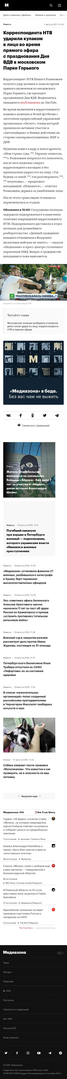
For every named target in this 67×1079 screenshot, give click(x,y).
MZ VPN (7, 1018)
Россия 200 (9, 1028)
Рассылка (8, 1000)
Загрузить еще (29, 796)
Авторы (7, 972)
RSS (8, 990)
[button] (59, 5)
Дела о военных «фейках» (17, 14)
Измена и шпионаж (45, 14)
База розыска (10, 1037)
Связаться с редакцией (35, 425)
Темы (6, 962)
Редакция (8, 981)
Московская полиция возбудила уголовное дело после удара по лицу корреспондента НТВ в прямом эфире (32, 326)
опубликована (30, 102)
